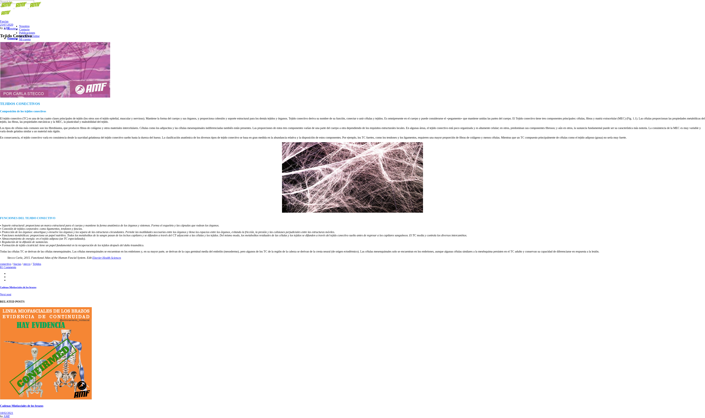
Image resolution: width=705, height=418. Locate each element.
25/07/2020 (6, 24)
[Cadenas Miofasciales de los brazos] (46, 398)
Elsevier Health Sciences (106, 257)
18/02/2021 (6, 413)
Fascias (4, 21)
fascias (17, 264)
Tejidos (37, 264)
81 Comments (8, 267)
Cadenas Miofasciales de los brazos (21, 405)
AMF (6, 28)
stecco (26, 264)
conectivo (5, 264)
